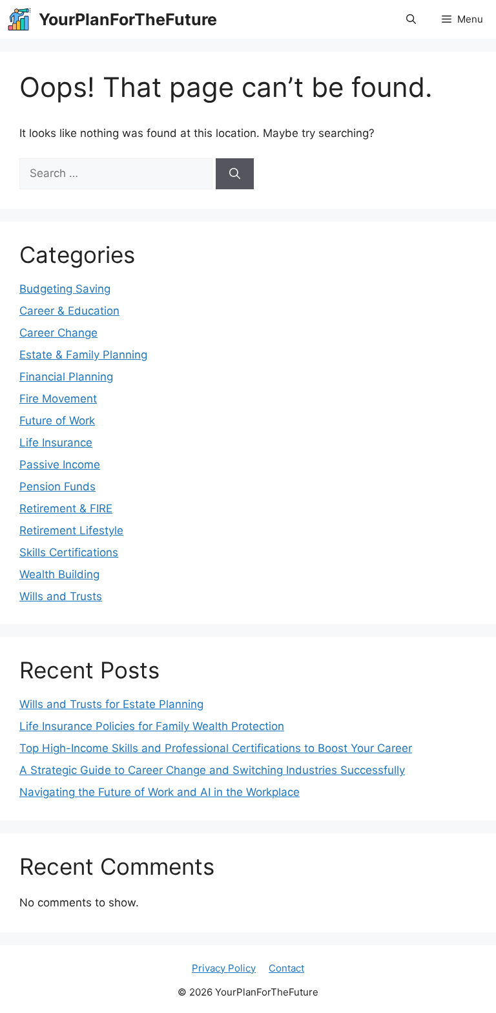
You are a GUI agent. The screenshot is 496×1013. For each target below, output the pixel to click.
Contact (286, 968)
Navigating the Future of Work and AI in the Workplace (159, 792)
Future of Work (57, 420)
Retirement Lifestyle (71, 530)
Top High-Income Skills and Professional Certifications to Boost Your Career (215, 748)
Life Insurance (55, 442)
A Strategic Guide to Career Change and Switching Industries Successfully (212, 770)
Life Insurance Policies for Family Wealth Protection (151, 726)
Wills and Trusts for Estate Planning (111, 704)
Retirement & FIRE (65, 508)
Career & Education (69, 310)
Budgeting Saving (64, 288)
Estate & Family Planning (83, 354)
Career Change (58, 332)
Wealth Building (59, 574)
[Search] (235, 173)
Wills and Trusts (60, 596)
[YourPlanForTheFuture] (19, 19)
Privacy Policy (224, 968)
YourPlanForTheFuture (128, 19)
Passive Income (59, 464)
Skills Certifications (68, 552)
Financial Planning (66, 376)
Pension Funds (57, 486)
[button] (411, 19)
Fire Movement (58, 398)
